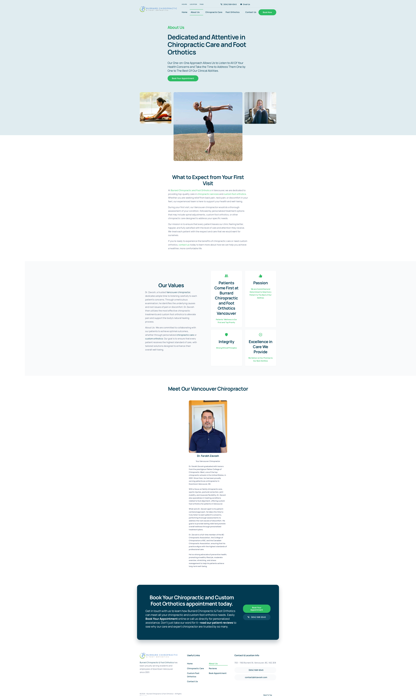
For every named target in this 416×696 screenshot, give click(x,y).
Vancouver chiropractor (178, 292)
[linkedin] (273, 4)
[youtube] (269, 4)
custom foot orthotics (235, 194)
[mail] (207, 571)
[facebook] (259, 4)
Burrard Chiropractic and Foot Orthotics (191, 190)
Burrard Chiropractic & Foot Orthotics (157, 662)
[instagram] (266, 4)
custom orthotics (154, 338)
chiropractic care (185, 334)
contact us (184, 244)
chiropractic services (208, 194)
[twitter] (262, 4)
